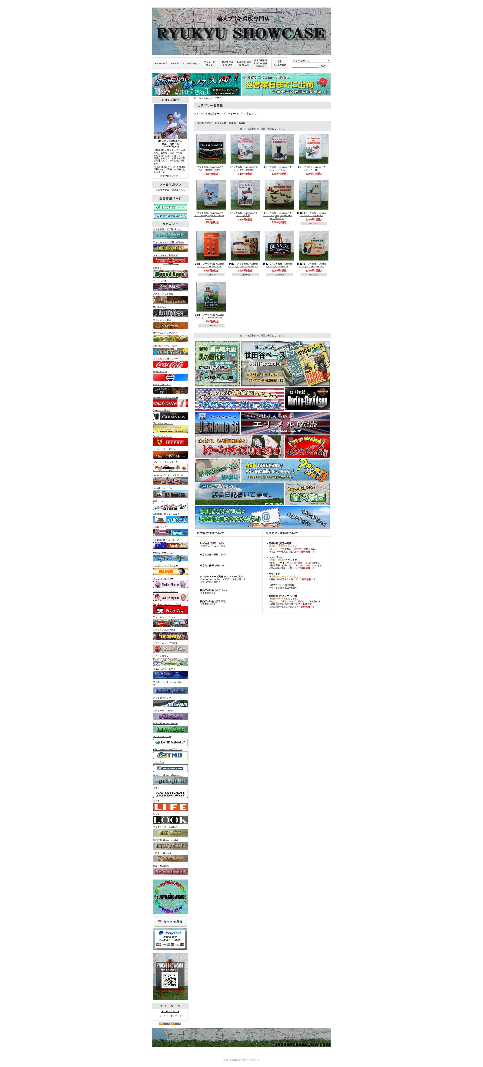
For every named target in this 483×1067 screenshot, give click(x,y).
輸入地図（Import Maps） (165, 723)
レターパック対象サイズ (165, 255)
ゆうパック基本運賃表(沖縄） (284, 587)
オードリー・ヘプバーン (165, 591)
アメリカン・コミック (164, 617)
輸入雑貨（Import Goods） (166, 840)
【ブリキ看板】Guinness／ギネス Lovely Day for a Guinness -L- (209, 216)
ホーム (197, 98)
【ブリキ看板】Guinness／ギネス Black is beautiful (209, 168)
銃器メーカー (159, 501)
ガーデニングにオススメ (165, 332)
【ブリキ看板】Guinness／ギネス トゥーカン (313, 214)
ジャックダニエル (162, 384)
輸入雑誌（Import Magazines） (168, 775)
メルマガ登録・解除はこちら (170, 190)
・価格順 (231, 123)
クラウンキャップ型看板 (165, 643)
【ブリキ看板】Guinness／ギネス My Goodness (243, 168)
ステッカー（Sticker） (164, 710)
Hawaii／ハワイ (160, 526)
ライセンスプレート (163, 656)
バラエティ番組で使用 (164, 630)
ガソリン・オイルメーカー (166, 462)
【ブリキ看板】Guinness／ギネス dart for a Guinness (243, 265)
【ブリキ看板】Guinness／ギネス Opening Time (312, 265)
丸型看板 (157, 268)
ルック (156, 814)
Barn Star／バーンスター (165, 345)
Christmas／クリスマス (164, 669)
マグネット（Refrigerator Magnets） (169, 683)
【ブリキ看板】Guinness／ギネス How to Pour (210, 265)
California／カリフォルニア (166, 513)
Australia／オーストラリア (166, 539)
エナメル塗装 (159, 281)
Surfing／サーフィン (163, 552)
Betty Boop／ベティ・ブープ (167, 604)
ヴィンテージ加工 (162, 320)
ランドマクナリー (162, 736)
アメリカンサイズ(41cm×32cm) (168, 242)
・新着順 (240, 123)
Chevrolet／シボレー (163, 423)
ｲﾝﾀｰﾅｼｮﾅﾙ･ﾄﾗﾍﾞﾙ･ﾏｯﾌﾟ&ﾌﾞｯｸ (167, 749)
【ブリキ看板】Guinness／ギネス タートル (277, 168)
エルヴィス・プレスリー (165, 565)
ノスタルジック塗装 (163, 294)
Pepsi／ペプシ (160, 371)
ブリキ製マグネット (163, 697)
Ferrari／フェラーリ (162, 436)
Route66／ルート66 (162, 488)
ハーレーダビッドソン (164, 449)
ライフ (156, 801)
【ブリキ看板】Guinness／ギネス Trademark (279, 265)
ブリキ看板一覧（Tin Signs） (167, 229)
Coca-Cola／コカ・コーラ (165, 358)
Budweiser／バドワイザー (165, 397)
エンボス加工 (159, 307)
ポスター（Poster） (162, 853)
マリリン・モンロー (163, 578)
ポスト (156, 788)
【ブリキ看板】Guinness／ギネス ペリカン (311, 168)
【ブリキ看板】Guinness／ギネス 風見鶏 (243, 214)
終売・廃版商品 (161, 865)
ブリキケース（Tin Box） (165, 827)
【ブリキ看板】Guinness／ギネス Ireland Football (210, 316)
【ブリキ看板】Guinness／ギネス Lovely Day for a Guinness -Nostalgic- (277, 216)
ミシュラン (158, 762)
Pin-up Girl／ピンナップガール (168, 475)
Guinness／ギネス (161, 410)
